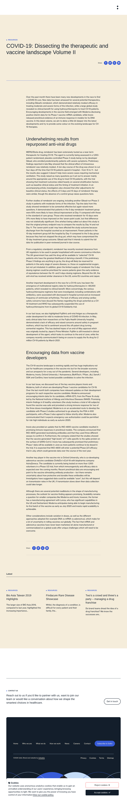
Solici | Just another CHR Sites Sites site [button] (15, 7)
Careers (76, 743)
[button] (117, 7)
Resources (13, 590)
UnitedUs (41, 758)
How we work (55, 743)
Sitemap (110, 758)
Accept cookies (101, 793)
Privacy (83, 758)
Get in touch (112, 701)
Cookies (92, 758)
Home (15, 743)
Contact (87, 743)
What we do (41, 743)
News (67, 743)
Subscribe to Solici (104, 743)
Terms (101, 758)
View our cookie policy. (43, 795)
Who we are (27, 743)
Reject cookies (101, 785)
